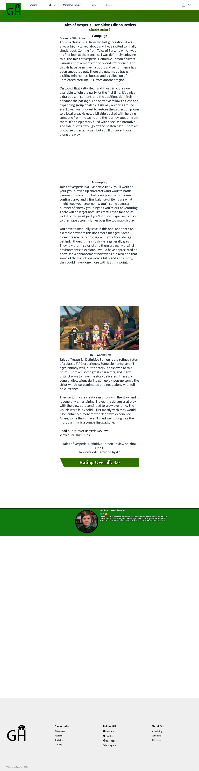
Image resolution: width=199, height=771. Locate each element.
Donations (156, 736)
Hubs (50, 5)
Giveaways (60, 731)
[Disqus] (99, 581)
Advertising (157, 731)
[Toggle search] (190, 5)
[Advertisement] (99, 157)
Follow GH (109, 726)
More (109, 5)
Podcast (58, 736)
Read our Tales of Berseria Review (84, 431)
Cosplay (58, 744)
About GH (158, 726)
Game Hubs (62, 726)
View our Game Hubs (75, 435)
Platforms (32, 5)
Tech (93, 5)
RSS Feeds (156, 740)
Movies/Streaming (72, 5)
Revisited (59, 740)
